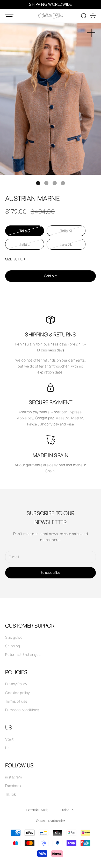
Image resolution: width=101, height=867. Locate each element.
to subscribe (50, 572)
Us (7, 747)
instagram (13, 777)
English (65, 809)
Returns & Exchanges (22, 654)
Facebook (13, 785)
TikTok (10, 794)
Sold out (50, 276)
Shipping (12, 646)
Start (9, 739)
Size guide (14, 637)
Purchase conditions (22, 710)
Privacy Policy (16, 684)
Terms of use (16, 701)
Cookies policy (17, 692)
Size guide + (15, 259)
